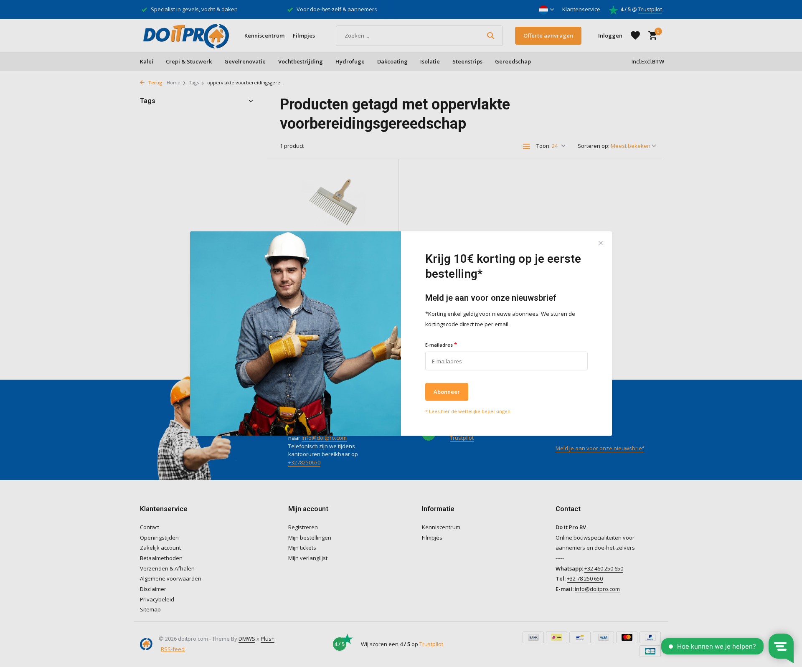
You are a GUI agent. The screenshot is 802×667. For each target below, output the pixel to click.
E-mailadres (441, 344)
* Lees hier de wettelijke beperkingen (467, 411)
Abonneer (447, 392)
